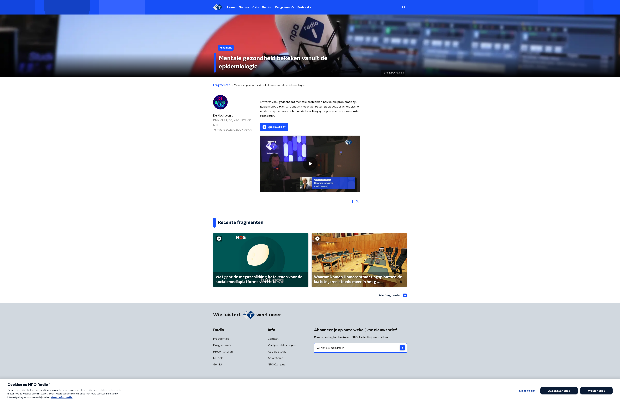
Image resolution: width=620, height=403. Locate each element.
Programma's (284, 7)
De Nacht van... (223, 115)
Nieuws (244, 7)
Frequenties (221, 338)
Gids (255, 7)
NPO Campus (276, 364)
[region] (310, 164)
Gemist (267, 7)
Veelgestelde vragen (281, 345)
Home (231, 7)
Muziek (218, 358)
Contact (273, 338)
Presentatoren (223, 351)
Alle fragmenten (390, 295)
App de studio (277, 351)
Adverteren (275, 358)
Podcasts (304, 7)
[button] (404, 7)
